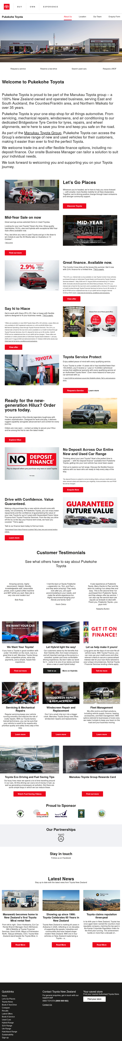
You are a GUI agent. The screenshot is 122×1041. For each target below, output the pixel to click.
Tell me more (101, 670)
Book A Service (8, 1017)
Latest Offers (7, 1014)
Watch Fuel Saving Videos (29, 794)
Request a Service (75, 390)
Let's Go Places (8, 999)
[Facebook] (61, 865)
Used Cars (6, 1020)
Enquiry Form (114, 16)
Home (4, 996)
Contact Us (47, 1005)
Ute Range (6, 1029)
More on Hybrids (69, 670)
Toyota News (7, 1002)
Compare (6, 1008)
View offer (71, 298)
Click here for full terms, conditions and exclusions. (93, 293)
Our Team (97, 16)
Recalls (5, 1011)
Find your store (94, 999)
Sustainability (7, 1035)
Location (82, 16)
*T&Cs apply (9, 243)
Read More (20, 944)
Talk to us (51, 670)
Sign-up (5, 1038)
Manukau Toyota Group (42, 132)
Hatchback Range (9, 1032)
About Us (68, 16)
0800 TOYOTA (55, 1001)
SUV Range (7, 1026)
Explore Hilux (15, 439)
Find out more (15, 252)
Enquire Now (73, 489)
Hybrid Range (8, 1023)
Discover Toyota (74, 206)
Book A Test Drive (9, 1005)
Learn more (94, 390)
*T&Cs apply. (98, 269)
